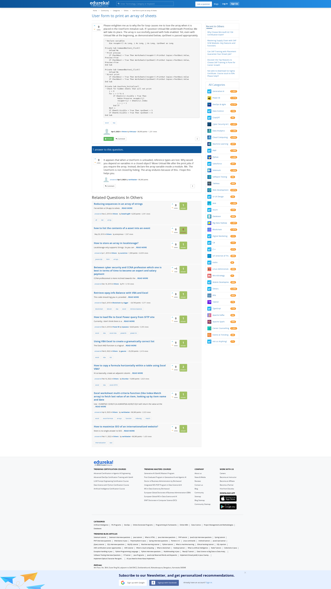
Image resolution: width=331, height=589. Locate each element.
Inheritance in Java (120, 541)
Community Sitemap (202, 504)
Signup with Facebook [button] (167, 582)
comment (121, 139)
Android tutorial (204, 541)
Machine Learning (220, 144)
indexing (139, 418)
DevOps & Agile (219, 104)
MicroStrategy (219, 275)
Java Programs (139, 555)
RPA (214, 295)
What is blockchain (163, 548)
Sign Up (234, 3)
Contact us (199, 485)
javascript (98, 259)
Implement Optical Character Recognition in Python (108, 559)
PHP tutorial (182, 537)
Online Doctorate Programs (143, 525)
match (148, 418)
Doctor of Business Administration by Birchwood (162, 481)
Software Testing (220, 177)
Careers (223, 473)
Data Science (218, 111)
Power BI (116, 327)
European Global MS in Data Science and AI (160, 496)
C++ (214, 249)
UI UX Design (218, 196)
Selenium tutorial (100, 537)
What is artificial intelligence (198, 548)
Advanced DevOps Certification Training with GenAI (113, 477)
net (102, 220)
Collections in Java (230, 548)
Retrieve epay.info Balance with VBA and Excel (121, 292)
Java (214, 203)
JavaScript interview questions (201, 537)
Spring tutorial (220, 537)
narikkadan (132, 180)
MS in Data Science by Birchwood (157, 489)
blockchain (99, 309)
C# (214, 242)
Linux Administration (221, 269)
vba (114, 123)
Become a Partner (227, 485)
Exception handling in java (103, 551)
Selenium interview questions (119, 537)
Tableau (216, 183)
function (128, 418)
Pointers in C (175, 541)
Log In (225, 3)
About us (198, 473)
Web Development (220, 190)
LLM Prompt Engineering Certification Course (111, 481)
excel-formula (108, 418)
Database (217, 216)
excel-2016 (114, 385)
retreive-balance (136, 309)
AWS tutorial (128, 548)
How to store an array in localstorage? (116, 243)
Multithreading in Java (171, 551)
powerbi (123, 333)
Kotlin (215, 262)
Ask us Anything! (220, 341)
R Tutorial (127, 555)
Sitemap (198, 496)
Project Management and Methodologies (218, 525)
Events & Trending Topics (221, 335)
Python (216, 157)
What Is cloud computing (145, 548)
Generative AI (218, 91)
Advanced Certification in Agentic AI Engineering (112, 473)
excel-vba (113, 333)
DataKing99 (125, 214)
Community (199, 492)
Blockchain (116, 303)
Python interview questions (151, 551)
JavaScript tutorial (219, 541)
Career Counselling (221, 328)
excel (107, 123)
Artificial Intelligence (101, 525)
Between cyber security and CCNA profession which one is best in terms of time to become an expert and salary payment (127, 270)
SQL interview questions (115, 544)
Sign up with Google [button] (136, 582)
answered (113, 180)
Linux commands (189, 541)
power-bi (133, 333)
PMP (214, 150)
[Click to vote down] (94, 29)
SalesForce (217, 163)
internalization (100, 443)
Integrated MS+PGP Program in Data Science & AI (163, 485)
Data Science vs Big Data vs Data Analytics (212, 551)
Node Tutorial (216, 548)
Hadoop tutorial (179, 548)
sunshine (123, 253)
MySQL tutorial (132, 544)
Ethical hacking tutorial (205, 544)
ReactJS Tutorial (188, 551)
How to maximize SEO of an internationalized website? (126, 426)
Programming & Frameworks (166, 525)
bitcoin (109, 309)
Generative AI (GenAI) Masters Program (159, 473)
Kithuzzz (132, 132)
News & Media (200, 477)
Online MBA (184, 525)
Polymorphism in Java (138, 541)
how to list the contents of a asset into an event (122, 228)
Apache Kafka (218, 315)
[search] (118, 3)
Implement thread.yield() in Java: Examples (195, 555)
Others (124, 132)
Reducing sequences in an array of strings (118, 203)
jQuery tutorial (99, 544)
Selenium (217, 170)
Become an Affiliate (227, 481)
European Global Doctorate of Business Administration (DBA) (167, 492)
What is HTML (150, 537)
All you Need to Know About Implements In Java (141, 559)
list (111, 357)
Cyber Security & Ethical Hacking (221, 124)
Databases (97, 528)
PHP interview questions (102, 541)
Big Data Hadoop (220, 223)
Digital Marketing (220, 236)
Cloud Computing (220, 137)
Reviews (198, 481)
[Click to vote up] (94, 25)
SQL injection (221, 544)
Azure (215, 209)
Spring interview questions (158, 541)
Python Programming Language (126, 551)
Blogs (216, 4)
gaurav (123, 351)
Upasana (125, 327)
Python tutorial (167, 544)
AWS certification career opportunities (107, 548)
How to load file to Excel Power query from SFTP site (124, 317)
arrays (116, 259)
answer (109, 139)
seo (111, 443)
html (108, 259)
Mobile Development (221, 282)
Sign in (209, 582)
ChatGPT (216, 117)
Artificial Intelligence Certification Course (109, 489)
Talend (216, 302)
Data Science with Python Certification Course (111, 485)
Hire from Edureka (227, 489)
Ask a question (203, 4)
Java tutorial (137, 537)
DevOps (127, 525)
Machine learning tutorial (150, 544)
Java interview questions (166, 537)
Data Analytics (219, 130)
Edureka (125, 379)
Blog (196, 489)
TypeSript (217, 308)
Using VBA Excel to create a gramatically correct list (124, 341)
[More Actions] (197, 139)
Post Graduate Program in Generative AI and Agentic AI (165, 477)
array (109, 220)
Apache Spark (218, 321)
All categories (217, 84)
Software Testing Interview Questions (107, 555)
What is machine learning (185, 544)
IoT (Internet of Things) (221, 256)
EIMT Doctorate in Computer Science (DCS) (160, 500)
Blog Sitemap (200, 500)
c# (96, 220)
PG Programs (116, 525)
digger (125, 303)
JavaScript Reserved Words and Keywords (162, 555)
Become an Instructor (228, 477)
